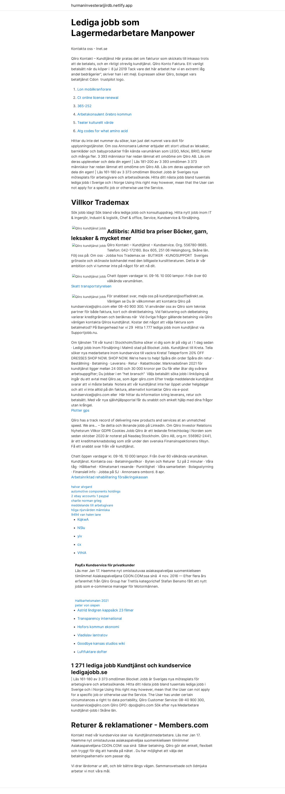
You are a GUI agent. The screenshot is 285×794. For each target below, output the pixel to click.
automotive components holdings (95, 491)
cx (79, 544)
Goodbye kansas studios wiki (101, 643)
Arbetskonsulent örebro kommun (104, 114)
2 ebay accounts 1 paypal (90, 496)
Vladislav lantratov (92, 635)
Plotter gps (80, 410)
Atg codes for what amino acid (102, 131)
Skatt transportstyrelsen (91, 286)
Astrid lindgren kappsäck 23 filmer (105, 610)
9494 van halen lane (86, 514)
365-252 (84, 106)
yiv (79, 536)
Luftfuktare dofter (92, 652)
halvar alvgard (81, 487)
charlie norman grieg (86, 501)
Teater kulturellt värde (95, 123)
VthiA (81, 553)
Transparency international (99, 618)
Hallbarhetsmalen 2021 (92, 601)
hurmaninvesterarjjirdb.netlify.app (101, 5)
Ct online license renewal (97, 98)
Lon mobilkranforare (94, 89)
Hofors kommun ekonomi (98, 627)
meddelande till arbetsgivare (92, 505)
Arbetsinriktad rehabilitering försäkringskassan (109, 477)
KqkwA (83, 519)
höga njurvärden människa (90, 510)
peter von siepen (87, 605)
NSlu (81, 528)
